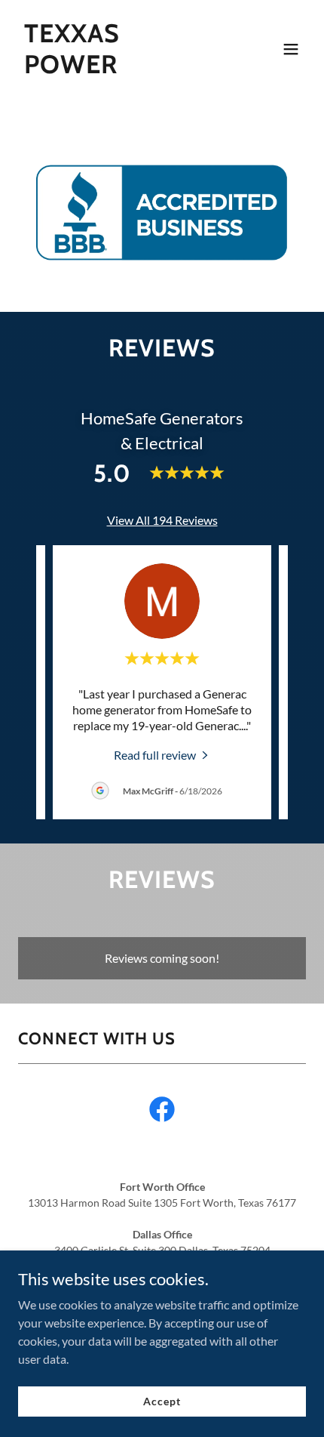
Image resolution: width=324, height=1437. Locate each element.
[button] (291, 49)
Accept (161, 1401)
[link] (118, 68)
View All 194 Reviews (162, 520)
